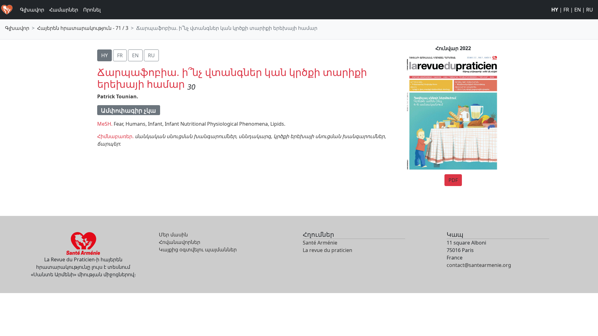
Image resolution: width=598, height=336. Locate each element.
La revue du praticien (327, 250)
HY (554, 9)
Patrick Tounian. (117, 96)
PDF (453, 180)
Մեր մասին (173, 234)
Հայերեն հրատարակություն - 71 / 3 (82, 28)
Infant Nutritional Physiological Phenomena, (217, 123)
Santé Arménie (320, 242)
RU (589, 9)
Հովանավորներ (179, 242)
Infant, (156, 123)
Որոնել (92, 9)
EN (577, 9)
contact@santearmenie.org (479, 265)
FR (566, 9)
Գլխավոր (32, 9)
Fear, (119, 123)
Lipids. (277, 123)
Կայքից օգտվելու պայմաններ (198, 249)
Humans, (136, 123)
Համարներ (63, 9)
